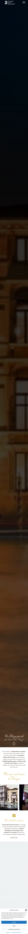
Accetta (14, 922)
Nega (14, 925)
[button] (26, 910)
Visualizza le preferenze (14, 929)
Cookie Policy (8, 932)
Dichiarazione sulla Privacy (17, 932)
